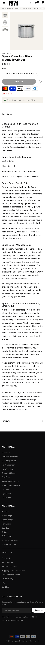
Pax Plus (36, 8)
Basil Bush (6, 477)
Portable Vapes (27, 8)
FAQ (3, 583)
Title (4, 69)
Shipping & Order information (13, 570)
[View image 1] (5, 15)
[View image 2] (5, 22)
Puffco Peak (7, 536)
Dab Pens (6, 489)
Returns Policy (7, 562)
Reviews (6, 421)
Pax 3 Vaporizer (8, 465)
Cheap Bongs (7, 520)
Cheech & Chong (8, 473)
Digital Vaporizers (9, 461)
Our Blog (5, 587)
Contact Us (6, 558)
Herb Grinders (7, 469)
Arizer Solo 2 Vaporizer (11, 485)
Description (7, 114)
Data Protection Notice (11, 575)
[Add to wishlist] (40, 81)
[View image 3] (5, 29)
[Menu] (4, 3)
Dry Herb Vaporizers (10, 457)
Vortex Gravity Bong (10, 540)
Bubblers (5, 511)
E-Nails (4, 532)
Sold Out (19, 81)
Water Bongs (7, 516)
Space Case (6, 53)
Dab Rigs (5, 528)
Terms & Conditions (9, 566)
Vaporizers (6, 453)
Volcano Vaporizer (9, 544)
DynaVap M (6, 494)
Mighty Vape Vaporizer (11, 481)
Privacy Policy (7, 579)
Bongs (17, 8)
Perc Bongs (6, 524)
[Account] (31, 3)
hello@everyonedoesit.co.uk (12, 620)
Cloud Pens (6, 498)
